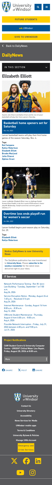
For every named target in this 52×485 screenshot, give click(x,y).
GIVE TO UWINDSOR (26, 37)
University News (14, 263)
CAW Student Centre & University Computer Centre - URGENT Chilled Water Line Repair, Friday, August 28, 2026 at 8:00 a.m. (24, 348)
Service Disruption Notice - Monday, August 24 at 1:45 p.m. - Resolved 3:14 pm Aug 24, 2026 (26, 299)
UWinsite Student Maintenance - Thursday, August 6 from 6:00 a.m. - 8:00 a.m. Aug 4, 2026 (23, 317)
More (7, 359)
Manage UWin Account (26, 440)
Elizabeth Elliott (9, 150)
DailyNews (21, 46)
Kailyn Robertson (10, 148)
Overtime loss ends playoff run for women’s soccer (24, 215)
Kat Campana (8, 145)
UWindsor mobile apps (26, 425)
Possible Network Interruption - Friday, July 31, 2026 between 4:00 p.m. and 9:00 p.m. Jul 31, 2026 (25, 327)
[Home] (16, 7)
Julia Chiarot (8, 156)
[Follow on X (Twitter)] (14, 462)
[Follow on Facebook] (26, 462)
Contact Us (26, 406)
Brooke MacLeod (9, 153)
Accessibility (26, 415)
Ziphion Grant (8, 159)
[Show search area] (38, 7)
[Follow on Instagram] (32, 474)
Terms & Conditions (26, 430)
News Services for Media (26, 420)
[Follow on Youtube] (20, 474)
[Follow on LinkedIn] (38, 462)
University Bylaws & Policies (26, 435)
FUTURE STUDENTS (26, 19)
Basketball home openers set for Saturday (26, 125)
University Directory (26, 410)
